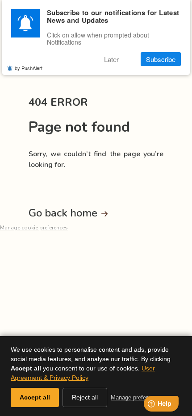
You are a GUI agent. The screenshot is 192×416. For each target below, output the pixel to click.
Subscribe (160, 59)
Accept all (35, 397)
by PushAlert (28, 67)
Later (111, 59)
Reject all (85, 397)
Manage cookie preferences (34, 227)
